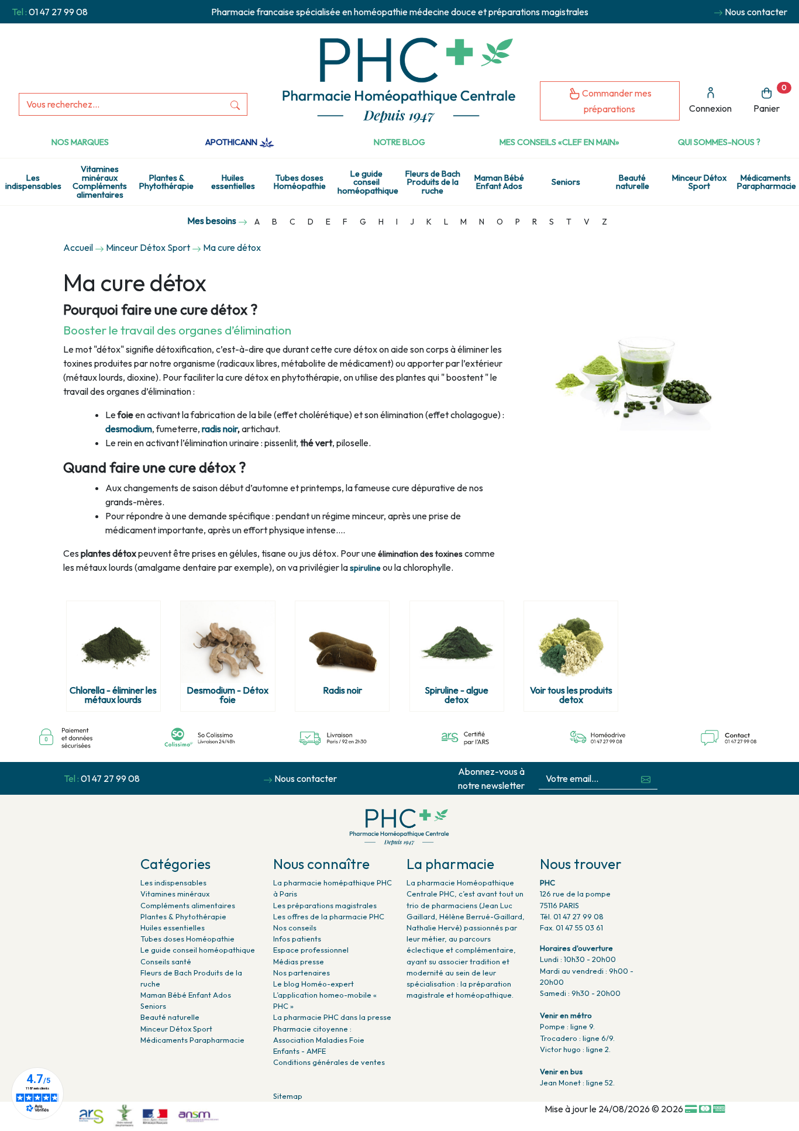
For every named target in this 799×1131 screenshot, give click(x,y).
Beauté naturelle (632, 182)
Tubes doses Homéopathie (300, 182)
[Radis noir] (342, 642)
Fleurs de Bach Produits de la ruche (432, 182)
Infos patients (297, 938)
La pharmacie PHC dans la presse (332, 1017)
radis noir (219, 429)
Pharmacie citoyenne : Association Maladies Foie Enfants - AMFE (318, 1040)
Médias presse (298, 961)
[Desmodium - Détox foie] (227, 642)
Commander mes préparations (616, 101)
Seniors (566, 182)
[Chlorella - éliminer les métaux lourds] (113, 642)
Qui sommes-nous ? (719, 142)
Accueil (78, 247)
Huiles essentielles (233, 182)
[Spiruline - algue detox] (457, 642)
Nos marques (80, 142)
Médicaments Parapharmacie (766, 182)
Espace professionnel (311, 949)
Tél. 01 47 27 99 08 (572, 916)
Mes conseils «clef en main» (559, 142)
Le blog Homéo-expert (313, 983)
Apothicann (232, 142)
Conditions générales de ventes (329, 1062)
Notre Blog (399, 142)
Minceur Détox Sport (699, 182)
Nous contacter (756, 12)
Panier (770, 98)
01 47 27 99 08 (58, 12)
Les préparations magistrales (325, 905)
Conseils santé (165, 961)
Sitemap (287, 1096)
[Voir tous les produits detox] (571, 642)
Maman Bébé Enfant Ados (499, 182)
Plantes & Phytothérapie (166, 182)
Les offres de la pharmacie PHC (328, 916)
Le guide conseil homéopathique (367, 182)
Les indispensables (33, 182)
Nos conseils (294, 927)
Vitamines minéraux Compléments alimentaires (100, 181)
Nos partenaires (301, 972)
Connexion (710, 108)
